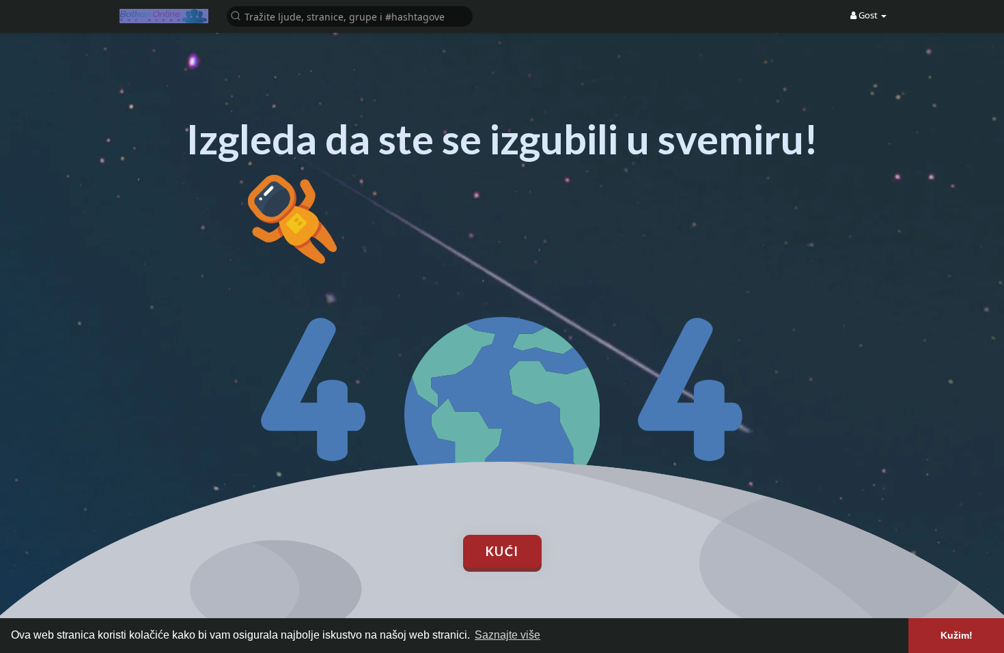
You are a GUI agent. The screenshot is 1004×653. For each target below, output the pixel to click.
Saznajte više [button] (507, 635)
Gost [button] (868, 15)
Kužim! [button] (956, 635)
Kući (502, 551)
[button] (349, 15)
